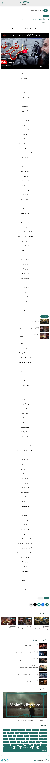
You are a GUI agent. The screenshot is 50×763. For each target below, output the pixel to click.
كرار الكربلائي (13, 741)
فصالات (38, 741)
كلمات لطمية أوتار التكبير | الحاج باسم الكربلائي (29, 681)
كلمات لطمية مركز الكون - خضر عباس (32, 321)
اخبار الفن (28, 730)
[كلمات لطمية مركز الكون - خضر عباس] (44, 321)
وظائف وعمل (44, 750)
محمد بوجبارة (22, 744)
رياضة (10, 736)
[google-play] (2, 760)
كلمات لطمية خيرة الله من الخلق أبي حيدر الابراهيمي (28, 674)
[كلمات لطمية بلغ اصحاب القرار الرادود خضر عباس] (44, 336)
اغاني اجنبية (22, 730)
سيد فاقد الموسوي (34, 738)
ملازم (36, 747)
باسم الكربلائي (10, 733)
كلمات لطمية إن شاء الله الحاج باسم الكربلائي (29, 660)
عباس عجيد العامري (20, 738)
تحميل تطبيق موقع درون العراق (36, 10)
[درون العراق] (25, 3)
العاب (17, 733)
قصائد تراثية (32, 741)
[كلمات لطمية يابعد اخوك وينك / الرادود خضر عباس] (44, 329)
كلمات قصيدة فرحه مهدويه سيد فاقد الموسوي (29, 667)
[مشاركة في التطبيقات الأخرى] (31, 604)
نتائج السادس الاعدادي (9, 747)
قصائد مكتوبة (24, 741)
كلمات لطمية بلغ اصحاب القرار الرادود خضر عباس (29, 336)
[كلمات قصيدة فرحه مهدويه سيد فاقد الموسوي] (43, 668)
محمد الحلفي (37, 744)
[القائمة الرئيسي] (48, 3)
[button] (42, 604)
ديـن (14, 736)
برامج (5, 733)
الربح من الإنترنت (43, 733)
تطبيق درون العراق (43, 736)
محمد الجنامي (44, 744)
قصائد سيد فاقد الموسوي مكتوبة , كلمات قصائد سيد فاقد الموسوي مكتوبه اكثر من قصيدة (20, 653)
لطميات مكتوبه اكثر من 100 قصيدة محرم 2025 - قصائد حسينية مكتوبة (30, 720)
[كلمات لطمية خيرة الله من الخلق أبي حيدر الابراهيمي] (43, 675)
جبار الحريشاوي (34, 736)
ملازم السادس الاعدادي (27, 747)
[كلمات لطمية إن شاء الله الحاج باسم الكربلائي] (43, 660)
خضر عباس (46, 16)
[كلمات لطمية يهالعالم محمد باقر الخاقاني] (43, 646)
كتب (19, 741)
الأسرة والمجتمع (7, 730)
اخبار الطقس (35, 730)
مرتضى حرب (14, 744)
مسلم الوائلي (6, 744)
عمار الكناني (44, 741)
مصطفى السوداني (43, 747)
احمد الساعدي (43, 730)
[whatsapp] (5, 760)
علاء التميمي (12, 738)
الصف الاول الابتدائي (34, 733)
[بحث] (2, 3)
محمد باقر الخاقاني (29, 744)
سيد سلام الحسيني (43, 738)
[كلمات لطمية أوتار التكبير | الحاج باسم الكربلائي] (43, 682)
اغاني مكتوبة (14, 730)
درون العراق (36, 760)
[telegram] (7, 760)
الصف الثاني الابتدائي (24, 733)
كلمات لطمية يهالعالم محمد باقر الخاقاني (31, 645)
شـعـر (27, 738)
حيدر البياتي (27, 736)
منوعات (18, 747)
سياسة (5, 736)
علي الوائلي (6, 738)
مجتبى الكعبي (6, 741)
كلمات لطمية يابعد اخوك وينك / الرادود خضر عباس (29, 329)
